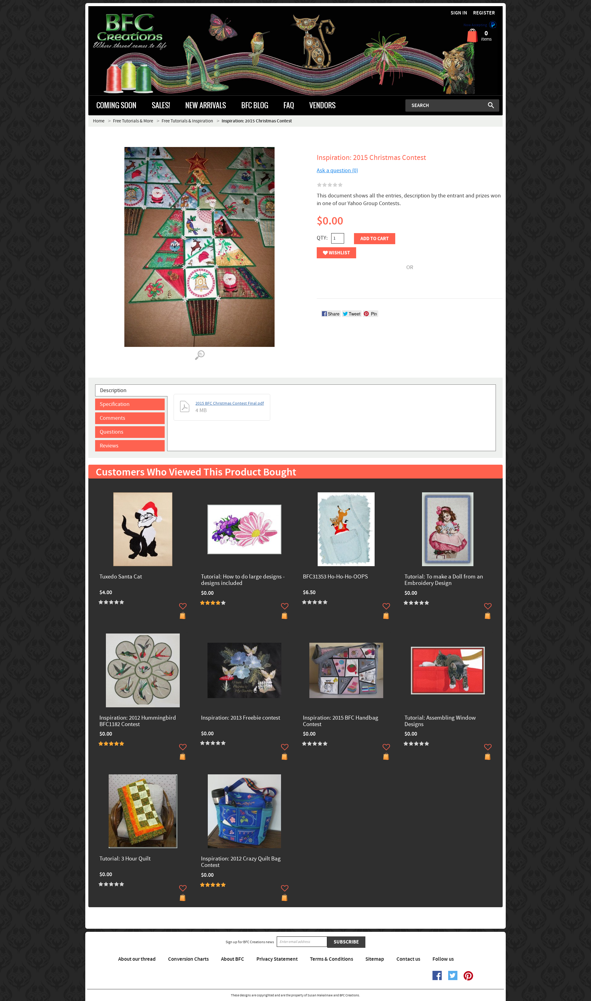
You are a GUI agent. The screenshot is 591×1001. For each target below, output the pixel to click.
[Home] (140, 32)
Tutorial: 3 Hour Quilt (125, 859)
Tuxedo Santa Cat (120, 577)
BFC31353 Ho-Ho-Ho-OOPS (335, 577)
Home (98, 121)
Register (484, 13)
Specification (115, 404)
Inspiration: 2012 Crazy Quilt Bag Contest (241, 862)
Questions (111, 431)
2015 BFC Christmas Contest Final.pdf (229, 403)
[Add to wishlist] (183, 606)
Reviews (109, 445)
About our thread (137, 959)
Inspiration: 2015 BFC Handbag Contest (340, 721)
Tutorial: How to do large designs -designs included (243, 580)
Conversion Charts (188, 959)
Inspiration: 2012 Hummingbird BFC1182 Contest (137, 721)
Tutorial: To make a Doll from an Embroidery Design (443, 580)
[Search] (491, 105)
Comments (112, 418)
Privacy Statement (277, 959)
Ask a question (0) (337, 170)
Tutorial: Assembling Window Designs (440, 721)
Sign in (459, 13)
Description (113, 390)
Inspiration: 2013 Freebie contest (240, 718)
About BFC (232, 959)
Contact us (408, 959)
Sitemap (374, 959)
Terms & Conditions (331, 959)
